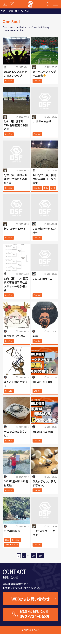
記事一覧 (13, 11)
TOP (3, 11)
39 (33, 555)
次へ (41, 555)
